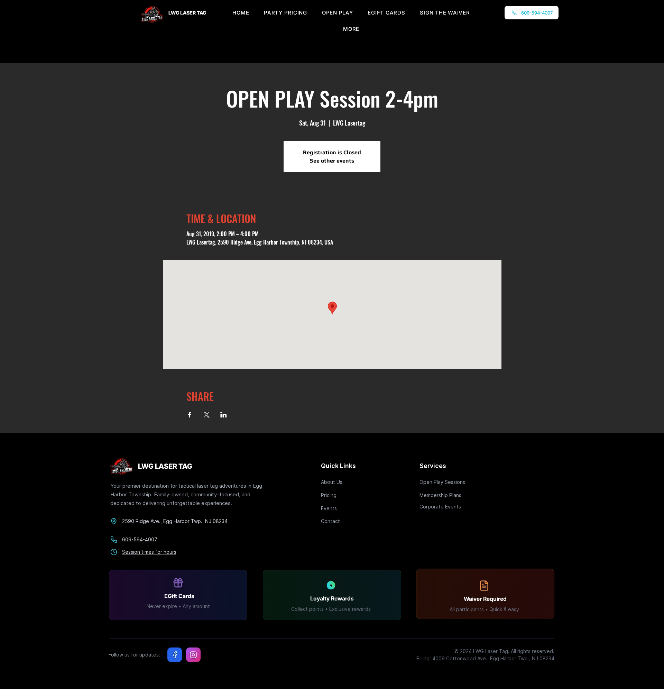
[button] (351, 29)
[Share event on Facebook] (189, 414)
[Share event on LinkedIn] (223, 414)
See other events (332, 160)
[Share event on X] (206, 414)
